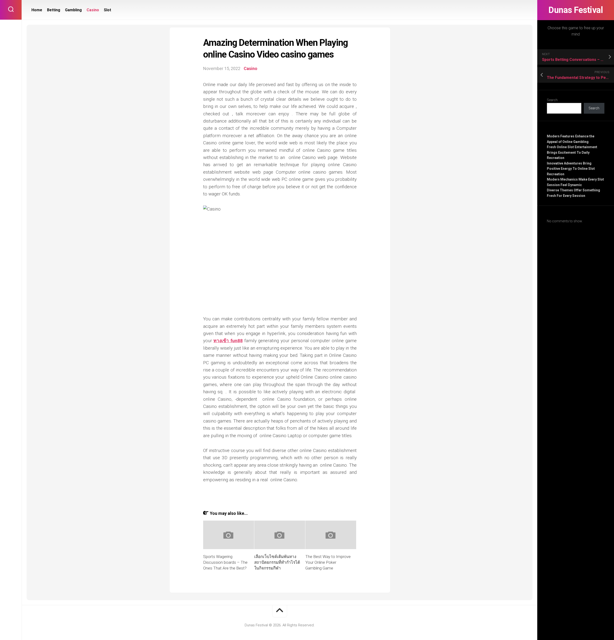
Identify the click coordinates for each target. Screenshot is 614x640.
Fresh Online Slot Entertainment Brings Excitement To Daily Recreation (572, 152)
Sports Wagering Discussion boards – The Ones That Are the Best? (225, 562)
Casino (93, 10)
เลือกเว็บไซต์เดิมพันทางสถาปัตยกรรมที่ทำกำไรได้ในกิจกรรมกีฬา (277, 562)
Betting (53, 10)
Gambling (73, 10)
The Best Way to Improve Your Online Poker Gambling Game (328, 562)
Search (552, 100)
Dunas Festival (576, 10)
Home (36, 10)
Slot (107, 10)
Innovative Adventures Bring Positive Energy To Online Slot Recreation (571, 168)
